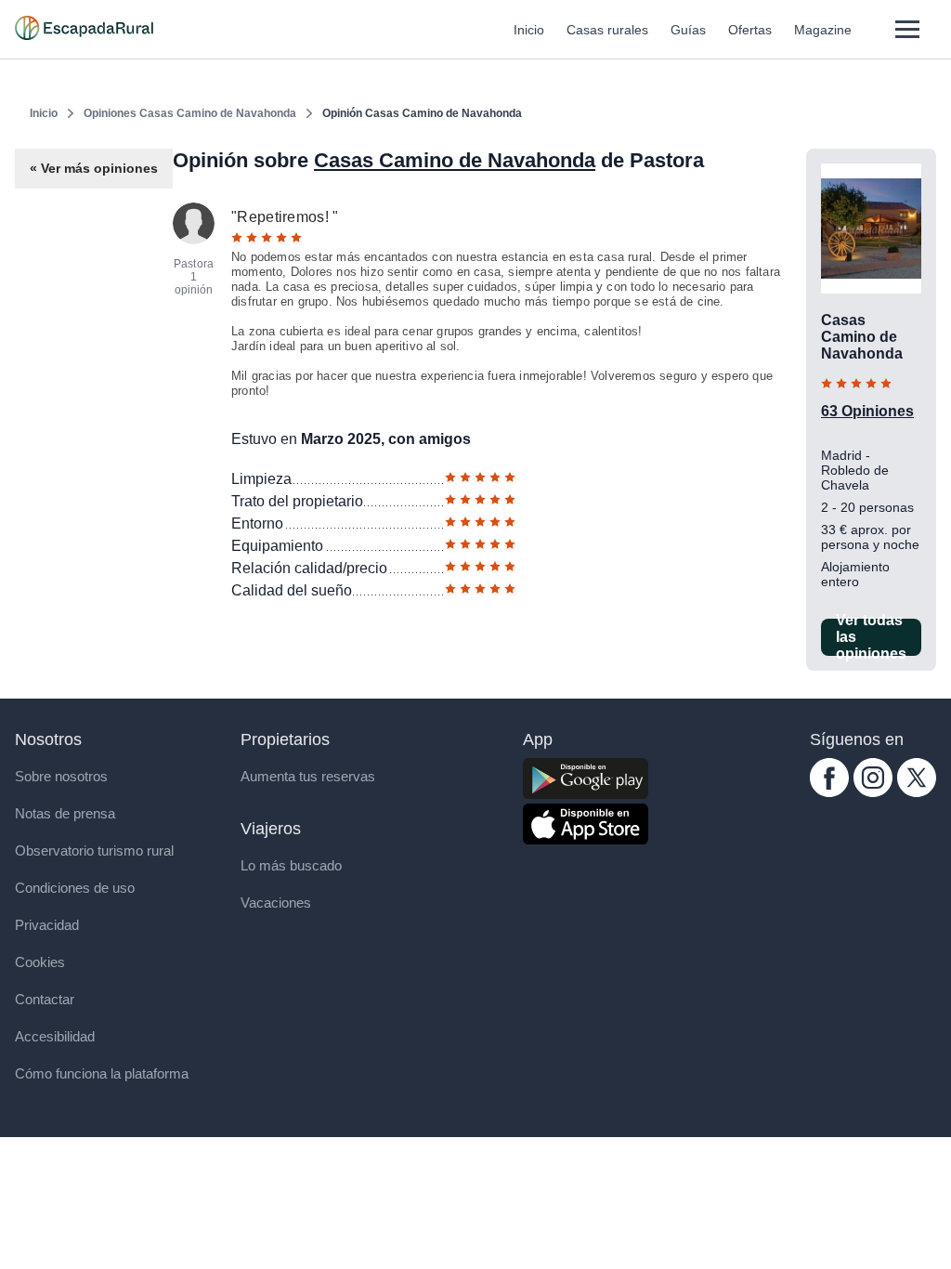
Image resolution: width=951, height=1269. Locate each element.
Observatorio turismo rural (94, 850)
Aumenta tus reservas (308, 776)
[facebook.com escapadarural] (829, 792)
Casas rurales (607, 29)
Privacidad (47, 925)
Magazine (823, 29)
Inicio (529, 29)
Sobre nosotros (61, 776)
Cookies (40, 962)
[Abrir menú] (907, 29)
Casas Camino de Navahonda (454, 160)
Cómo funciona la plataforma (102, 1073)
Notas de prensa (65, 813)
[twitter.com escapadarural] (916, 792)
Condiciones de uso (75, 888)
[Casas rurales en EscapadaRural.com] (84, 30)
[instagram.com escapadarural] (872, 792)
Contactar (44, 999)
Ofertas (750, 29)
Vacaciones (276, 902)
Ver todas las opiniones (871, 637)
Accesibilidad (55, 1036)
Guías (688, 29)
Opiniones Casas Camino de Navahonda (190, 113)
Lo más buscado (291, 865)
